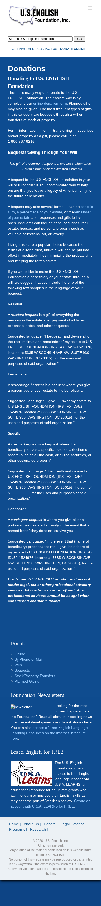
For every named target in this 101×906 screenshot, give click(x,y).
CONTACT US (47, 49)
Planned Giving (27, 681)
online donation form (50, 103)
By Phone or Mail (28, 659)
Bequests (22, 670)
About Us (31, 824)
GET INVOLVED (23, 49)
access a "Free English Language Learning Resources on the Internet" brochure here (49, 732)
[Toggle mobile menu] (90, 8)
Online (20, 654)
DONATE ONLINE (72, 49)
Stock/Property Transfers (35, 676)
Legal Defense (72, 824)
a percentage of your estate (39, 212)
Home (14, 824)
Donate (50, 824)
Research (38, 829)
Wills (18, 665)
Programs (17, 829)
